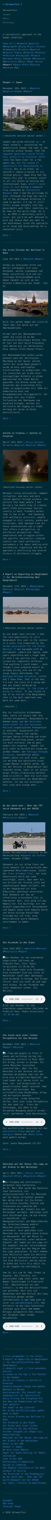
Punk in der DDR (12, 1459)
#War (16, 67)
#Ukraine (8, 67)
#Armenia (22, 43)
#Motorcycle (10, 61)
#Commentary (10, 49)
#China (22, 46)
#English (29, 52)
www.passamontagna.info (24, 1303)
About (6, 18)
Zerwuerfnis (12, 4)
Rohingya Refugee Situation (19, 676)
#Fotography (23, 55)
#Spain (17, 64)
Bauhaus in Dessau (14, 1389)
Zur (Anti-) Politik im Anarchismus (24, 1483)
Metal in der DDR (13, 1443)
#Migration (38, 58)
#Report (27, 91)
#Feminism (9, 55)
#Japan (27, 58)
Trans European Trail (21, 873)
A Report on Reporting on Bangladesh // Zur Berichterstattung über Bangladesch (25, 1362)
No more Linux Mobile (15, 1449)
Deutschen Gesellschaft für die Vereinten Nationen (22, 724)
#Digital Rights (13, 52)
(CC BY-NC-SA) (11, 1014)
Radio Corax (35, 1134)
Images (6, 14)
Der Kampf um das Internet (19, 1407)
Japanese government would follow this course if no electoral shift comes (24, 157)
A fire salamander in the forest (22, 1356)
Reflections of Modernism (18, 1462)
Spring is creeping (14, 1465)
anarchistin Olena (14, 1131)
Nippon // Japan (12, 1446)
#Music (22, 61)
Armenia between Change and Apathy (24, 1386)
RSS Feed (8, 1503)
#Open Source (34, 61)
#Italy (18, 58)
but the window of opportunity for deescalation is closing (22, 166)
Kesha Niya (25, 1263)
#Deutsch (35, 49)
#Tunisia (35, 64)
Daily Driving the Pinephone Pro (22, 1398)
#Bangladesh (10, 46)
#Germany (8, 58)
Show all (8, 43)
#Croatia (24, 49)
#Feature (40, 52)
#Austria (33, 43)
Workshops (8, 22)
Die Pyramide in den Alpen (19, 1422)
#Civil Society (36, 46)
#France (35, 55)
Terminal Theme (12, 1506)
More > (6, 235)
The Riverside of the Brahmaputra (23, 1474)
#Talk (26, 64)
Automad (7, 1500)
